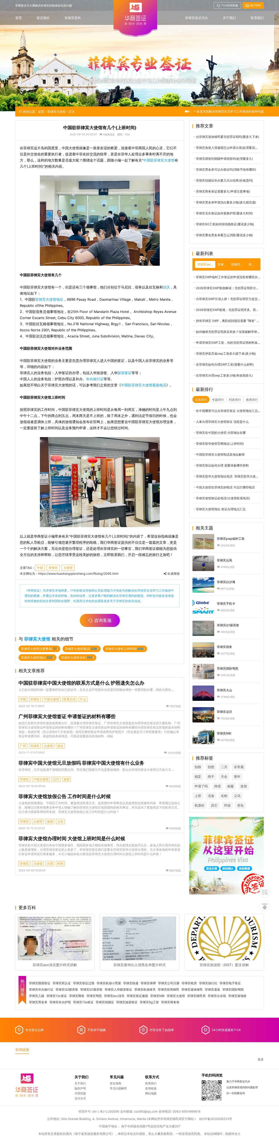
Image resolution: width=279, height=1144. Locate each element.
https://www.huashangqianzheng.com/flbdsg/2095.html (78, 573)
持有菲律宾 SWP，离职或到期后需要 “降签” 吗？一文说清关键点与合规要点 (228, 321)
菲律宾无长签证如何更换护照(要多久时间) (224, 213)
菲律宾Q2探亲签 (67, 989)
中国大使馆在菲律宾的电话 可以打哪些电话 (225, 487)
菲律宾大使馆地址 (49, 299)
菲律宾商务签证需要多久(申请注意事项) (223, 191)
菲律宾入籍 (36, 995)
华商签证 (33, 590)
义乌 (237, 796)
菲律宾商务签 (170, 1002)
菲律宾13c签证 (56, 995)
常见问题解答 (118, 1088)
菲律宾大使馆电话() (81, 649)
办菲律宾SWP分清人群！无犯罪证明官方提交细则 (228, 299)
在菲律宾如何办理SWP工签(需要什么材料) (225, 364)
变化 (240, 805)
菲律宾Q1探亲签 (91, 989)
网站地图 (151, 1093)
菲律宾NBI (157, 995)
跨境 (217, 786)
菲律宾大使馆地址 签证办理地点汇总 (221, 509)
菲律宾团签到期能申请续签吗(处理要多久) (224, 158)
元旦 (56, 779)
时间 (60, 863)
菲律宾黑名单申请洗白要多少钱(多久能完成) (226, 202)
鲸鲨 (230, 786)
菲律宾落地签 (237, 995)
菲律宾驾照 (94, 995)
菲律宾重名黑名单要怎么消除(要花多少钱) (224, 235)
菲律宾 (53, 567)
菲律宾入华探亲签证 (118, 989)
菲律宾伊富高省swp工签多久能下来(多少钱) (226, 353)
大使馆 (68, 567)
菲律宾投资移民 (168, 989)
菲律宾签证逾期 (137, 995)
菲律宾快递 (130, 983)
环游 (227, 805)
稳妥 (198, 776)
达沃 (166, 287)
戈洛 (211, 796)
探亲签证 (124, 373)
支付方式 (80, 1098)
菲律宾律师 (148, 983)
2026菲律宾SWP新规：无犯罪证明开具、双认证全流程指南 (228, 310)
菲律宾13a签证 (83, 1002)
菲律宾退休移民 (192, 989)
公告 (60, 821)
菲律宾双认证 (62, 983)
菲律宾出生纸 (217, 995)
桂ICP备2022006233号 (215, 1119)
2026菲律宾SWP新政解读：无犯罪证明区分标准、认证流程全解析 (228, 288)
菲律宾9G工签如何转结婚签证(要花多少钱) (225, 224)
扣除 (198, 767)
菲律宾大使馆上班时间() (125, 649)
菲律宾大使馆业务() (77, 657)
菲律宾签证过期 (83, 983)
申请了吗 (201, 786)
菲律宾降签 (76, 995)
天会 (224, 776)
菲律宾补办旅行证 (41, 989)
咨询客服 (103, 620)
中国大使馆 (51, 699)
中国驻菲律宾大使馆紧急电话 (143, 385)
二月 (224, 767)
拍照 (211, 767)
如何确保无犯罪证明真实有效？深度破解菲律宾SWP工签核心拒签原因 (228, 331)
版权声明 (80, 1088)
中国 (40, 567)
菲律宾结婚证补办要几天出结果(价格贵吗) (224, 180)
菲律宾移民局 (196, 995)
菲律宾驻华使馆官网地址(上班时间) (220, 443)
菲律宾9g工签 (149, 1002)
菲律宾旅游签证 (127, 1002)
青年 (237, 776)
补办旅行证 (95, 379)
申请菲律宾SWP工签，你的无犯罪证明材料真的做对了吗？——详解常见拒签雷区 (228, 342)
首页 (18, 18)
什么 (83, 699)
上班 (198, 796)
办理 (50, 863)
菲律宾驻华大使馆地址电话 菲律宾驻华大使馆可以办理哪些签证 (228, 476)
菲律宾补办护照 (60, 1002)
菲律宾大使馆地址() (37, 657)
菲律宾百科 (73, 18)
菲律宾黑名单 (38, 1002)
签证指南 (115, 1083)
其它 (214, 805)
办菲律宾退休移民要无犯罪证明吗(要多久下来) (227, 137)
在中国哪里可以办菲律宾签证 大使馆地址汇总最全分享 (228, 411)
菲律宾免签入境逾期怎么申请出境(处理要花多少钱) (228, 147)
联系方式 (69, 699)
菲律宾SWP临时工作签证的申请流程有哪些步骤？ (228, 277)
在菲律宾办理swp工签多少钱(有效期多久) (224, 375)
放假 (66, 779)
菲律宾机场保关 (145, 989)
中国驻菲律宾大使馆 (159, 160)
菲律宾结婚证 (105, 1002)
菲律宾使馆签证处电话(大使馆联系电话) (223, 498)
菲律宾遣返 (212, 989)
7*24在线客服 (229, 5)
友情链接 (151, 1088)
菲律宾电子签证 (230, 983)
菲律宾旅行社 (208, 983)
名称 (224, 796)
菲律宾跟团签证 (39, 983)
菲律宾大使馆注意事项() (39, 649)
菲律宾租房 (189, 983)
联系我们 (257, 18)
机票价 (199, 805)
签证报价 (43, 18)
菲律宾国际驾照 (233, 989)
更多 (261, 1059)
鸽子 (211, 776)
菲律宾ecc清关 (114, 995)
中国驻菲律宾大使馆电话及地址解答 (220, 454)
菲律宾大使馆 (56, 111)
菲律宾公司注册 (168, 983)
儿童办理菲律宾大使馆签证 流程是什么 (222, 422)
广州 (23, 746)
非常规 (239, 767)
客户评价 (255, 5)
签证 (60, 746)
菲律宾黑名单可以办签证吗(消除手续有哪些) (226, 169)
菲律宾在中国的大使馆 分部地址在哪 (221, 432)
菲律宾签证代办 (196, 18)
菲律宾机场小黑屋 (109, 983)
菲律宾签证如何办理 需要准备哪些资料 (222, 465)
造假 (243, 786)
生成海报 (173, 573)
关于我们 (229, 18)
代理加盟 (80, 1093)
